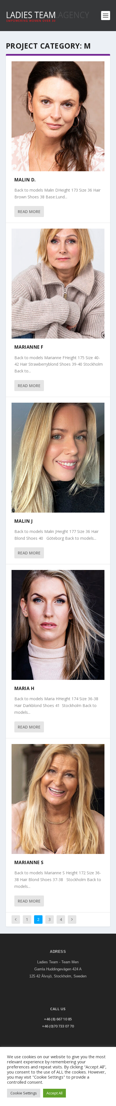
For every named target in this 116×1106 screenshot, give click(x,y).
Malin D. (25, 180)
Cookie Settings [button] (23, 1093)
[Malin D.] (58, 116)
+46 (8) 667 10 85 (58, 1019)
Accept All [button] (54, 1093)
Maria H (24, 688)
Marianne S (29, 862)
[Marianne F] (58, 284)
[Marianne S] (58, 799)
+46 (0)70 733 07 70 (58, 1026)
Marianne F (28, 347)
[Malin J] (58, 458)
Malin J (23, 521)
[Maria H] (58, 625)
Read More (29, 211)
